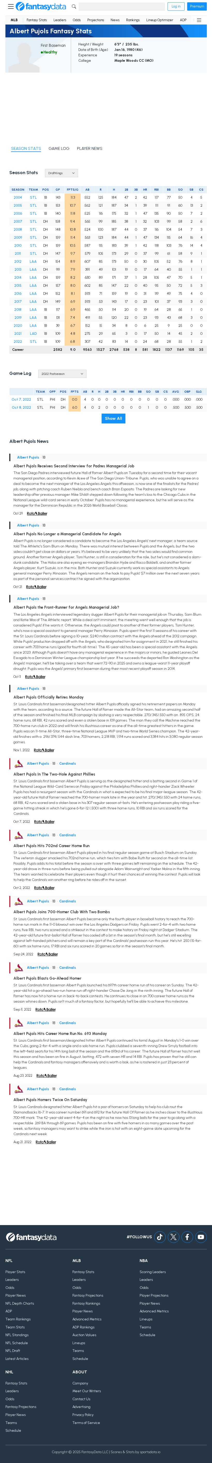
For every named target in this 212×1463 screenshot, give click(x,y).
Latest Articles (16, 1359)
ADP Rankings (83, 1327)
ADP (183, 20)
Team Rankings (18, 1319)
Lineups (78, 1343)
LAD (33, 333)
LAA (33, 261)
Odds (77, 20)
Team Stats (15, 1327)
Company (80, 1383)
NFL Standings (16, 1335)
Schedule (80, 1359)
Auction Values (84, 1335)
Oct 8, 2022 (21, 407)
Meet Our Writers (86, 1391)
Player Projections (154, 1295)
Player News (15, 1295)
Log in (176, 6)
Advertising (81, 1407)
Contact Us (81, 1399)
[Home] (41, 6)
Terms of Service (86, 1423)
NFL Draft (12, 1351)
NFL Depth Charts (19, 1303)
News (115, 20)
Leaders (60, 20)
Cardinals (67, 763)
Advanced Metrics (86, 1319)
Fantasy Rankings (86, 1303)
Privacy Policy (83, 1415)
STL (33, 197)
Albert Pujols (28, 457)
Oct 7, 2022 (21, 399)
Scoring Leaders (153, 1272)
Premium (197, 6)
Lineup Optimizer (159, 20)
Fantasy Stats (37, 20)
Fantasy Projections (87, 1295)
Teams (78, 1351)
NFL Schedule (16, 1343)
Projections (95, 20)
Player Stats (15, 1272)
